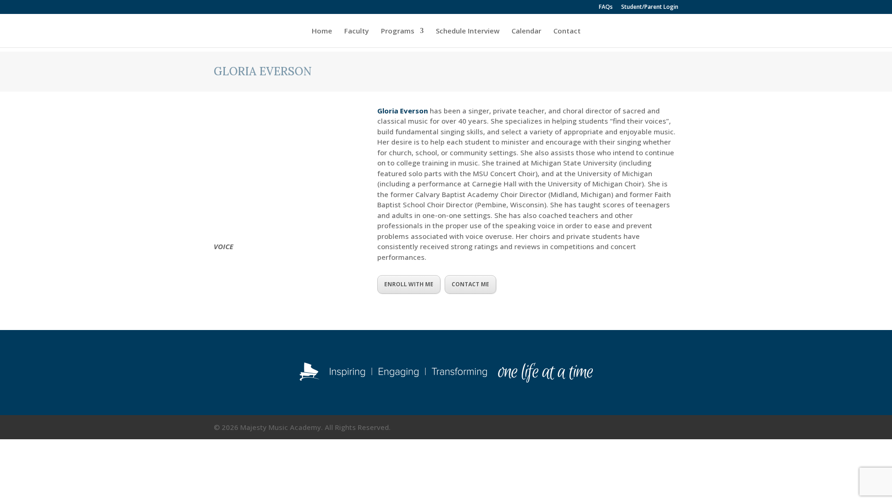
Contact (567, 31)
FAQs (606, 7)
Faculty (356, 31)
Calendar (526, 31)
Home (322, 31)
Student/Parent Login (649, 7)
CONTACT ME (470, 284)
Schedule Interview (467, 31)
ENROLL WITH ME (408, 284)
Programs (397, 31)
